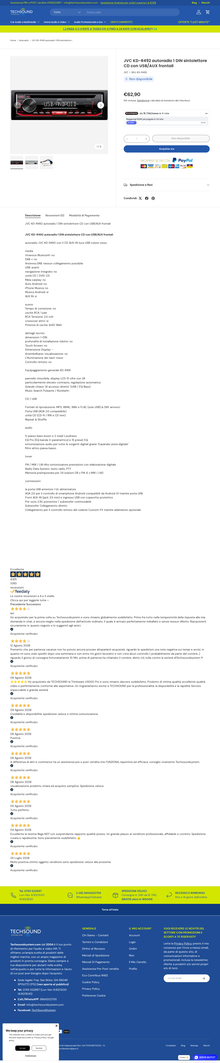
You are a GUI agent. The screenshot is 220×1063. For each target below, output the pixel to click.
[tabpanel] (110, 367)
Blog (194, 2)
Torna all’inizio (110, 909)
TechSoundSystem (44, 1010)
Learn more (180, 2)
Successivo (33, 604)
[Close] (56, 1025)
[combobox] (115, 12)
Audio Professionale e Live (88, 22)
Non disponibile (181, 138)
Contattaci (171, 1045)
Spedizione (143, 100)
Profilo (133, 969)
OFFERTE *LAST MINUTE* (194, 22)
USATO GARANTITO (121, 22)
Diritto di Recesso (93, 949)
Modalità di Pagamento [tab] (84, 215)
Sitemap (194, 1045)
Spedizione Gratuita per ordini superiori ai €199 (85, 2)
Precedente (17, 604)
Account (134, 935)
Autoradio (24, 40)
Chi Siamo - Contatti (95, 935)
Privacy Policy (91, 989)
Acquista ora (166, 148)
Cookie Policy (90, 982)
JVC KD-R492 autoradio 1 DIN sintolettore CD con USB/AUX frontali (52, 40)
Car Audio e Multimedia (23, 22)
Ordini (133, 949)
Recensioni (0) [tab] (54, 215)
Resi (131, 955)
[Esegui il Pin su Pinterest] (153, 198)
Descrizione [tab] (33, 215)
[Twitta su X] (140, 198)
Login (132, 942)
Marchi (205, 2)
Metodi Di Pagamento (96, 962)
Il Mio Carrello (137, 962)
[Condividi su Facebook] (146, 198)
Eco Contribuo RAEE (95, 975)
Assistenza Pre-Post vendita (100, 969)
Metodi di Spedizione (95, 955)
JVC (126, 72)
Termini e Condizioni (95, 942)
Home (13, 40)
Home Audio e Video (55, 22)
